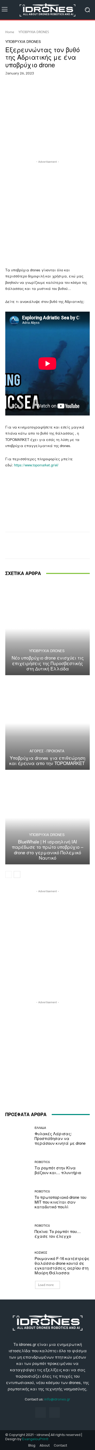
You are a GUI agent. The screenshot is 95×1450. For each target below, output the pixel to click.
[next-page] (17, 874)
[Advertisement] (47, 212)
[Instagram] (54, 1412)
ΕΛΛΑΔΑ (40, 1127)
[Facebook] (40, 1412)
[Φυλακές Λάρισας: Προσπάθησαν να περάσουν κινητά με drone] (18, 1135)
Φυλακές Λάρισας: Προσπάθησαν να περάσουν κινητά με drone (60, 1138)
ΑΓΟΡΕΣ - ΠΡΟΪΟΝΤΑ (47, 751)
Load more (46, 1285)
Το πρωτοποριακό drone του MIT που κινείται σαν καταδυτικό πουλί (60, 1201)
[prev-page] (8, 874)
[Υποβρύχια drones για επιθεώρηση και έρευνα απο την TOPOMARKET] (47, 723)
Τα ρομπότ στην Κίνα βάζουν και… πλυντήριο (58, 1170)
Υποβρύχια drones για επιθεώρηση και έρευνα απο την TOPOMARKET (47, 760)
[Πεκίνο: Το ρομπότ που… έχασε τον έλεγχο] (18, 1231)
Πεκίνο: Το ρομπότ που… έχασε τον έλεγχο (58, 1233)
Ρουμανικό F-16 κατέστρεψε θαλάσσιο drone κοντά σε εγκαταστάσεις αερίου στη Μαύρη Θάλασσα (62, 1265)
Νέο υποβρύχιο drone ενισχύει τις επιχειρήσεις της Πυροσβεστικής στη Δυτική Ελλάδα (48, 663)
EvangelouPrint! (35, 1439)
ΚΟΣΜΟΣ (41, 1252)
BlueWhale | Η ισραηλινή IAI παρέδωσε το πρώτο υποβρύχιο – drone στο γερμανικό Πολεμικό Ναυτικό (47, 849)
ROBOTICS (42, 1161)
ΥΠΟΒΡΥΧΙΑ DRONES (33, 32)
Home (9, 32)
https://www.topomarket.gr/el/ (36, 464)
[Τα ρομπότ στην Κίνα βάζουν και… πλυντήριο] (18, 1167)
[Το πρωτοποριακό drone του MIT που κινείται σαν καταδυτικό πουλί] (18, 1199)
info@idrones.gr (57, 1399)
